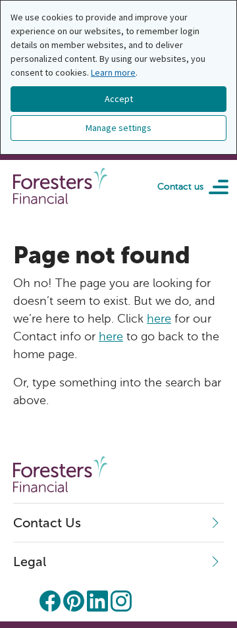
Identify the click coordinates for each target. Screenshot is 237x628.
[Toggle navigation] (214, 186)
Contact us (180, 186)
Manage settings (118, 128)
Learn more (113, 72)
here (159, 318)
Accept (119, 99)
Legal (29, 561)
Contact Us (47, 523)
